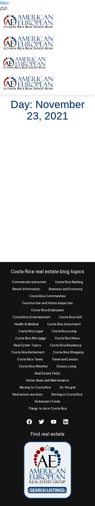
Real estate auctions (28, 394)
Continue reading (27, 250)
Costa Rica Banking (69, 282)
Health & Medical (26, 324)
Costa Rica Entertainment (31, 317)
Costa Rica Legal (31, 331)
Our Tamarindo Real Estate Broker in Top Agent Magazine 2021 (43, 197)
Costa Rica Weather (33, 366)
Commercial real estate (29, 282)
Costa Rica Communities (47, 296)
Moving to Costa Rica (35, 387)
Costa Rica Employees (47, 310)
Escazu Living (66, 366)
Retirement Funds (47, 401)
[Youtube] (53, 421)
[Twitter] (41, 421)
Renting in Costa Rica (66, 394)
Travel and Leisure (65, 359)
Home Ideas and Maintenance (47, 380)
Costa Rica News (67, 338)
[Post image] (47, 154)
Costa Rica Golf (70, 317)
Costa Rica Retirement (27, 352)
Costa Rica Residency (65, 345)
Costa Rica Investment (64, 324)
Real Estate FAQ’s (47, 373)
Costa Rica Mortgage (30, 338)
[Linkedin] (65, 421)
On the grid (67, 387)
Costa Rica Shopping (68, 352)
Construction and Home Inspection (47, 303)
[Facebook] (29, 421)
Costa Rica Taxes (30, 359)
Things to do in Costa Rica (47, 408)
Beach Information (26, 289)
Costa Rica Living (64, 331)
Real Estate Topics (27, 345)
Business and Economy (65, 289)
